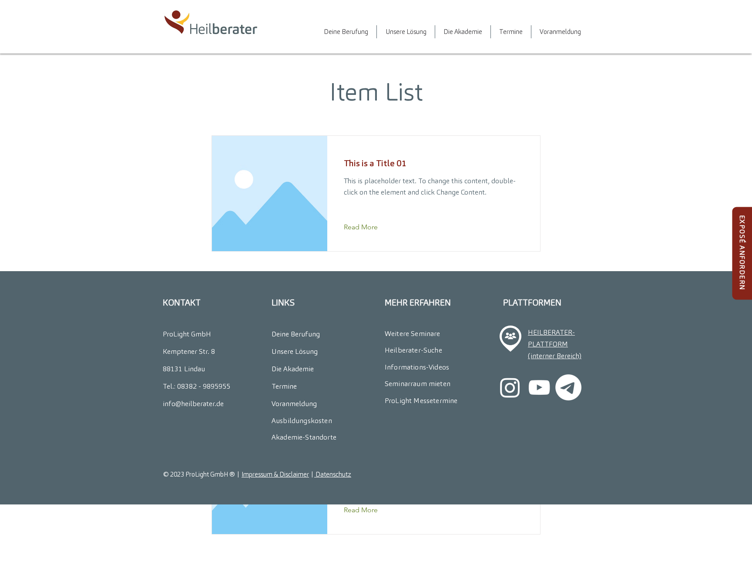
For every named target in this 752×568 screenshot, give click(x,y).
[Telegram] (568, 387)
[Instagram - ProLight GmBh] (510, 387)
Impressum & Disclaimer (275, 474)
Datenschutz (332, 474)
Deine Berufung (296, 334)
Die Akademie (293, 368)
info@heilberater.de (193, 403)
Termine (284, 386)
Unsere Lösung (295, 351)
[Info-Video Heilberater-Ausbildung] (539, 387)
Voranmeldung (294, 403)
